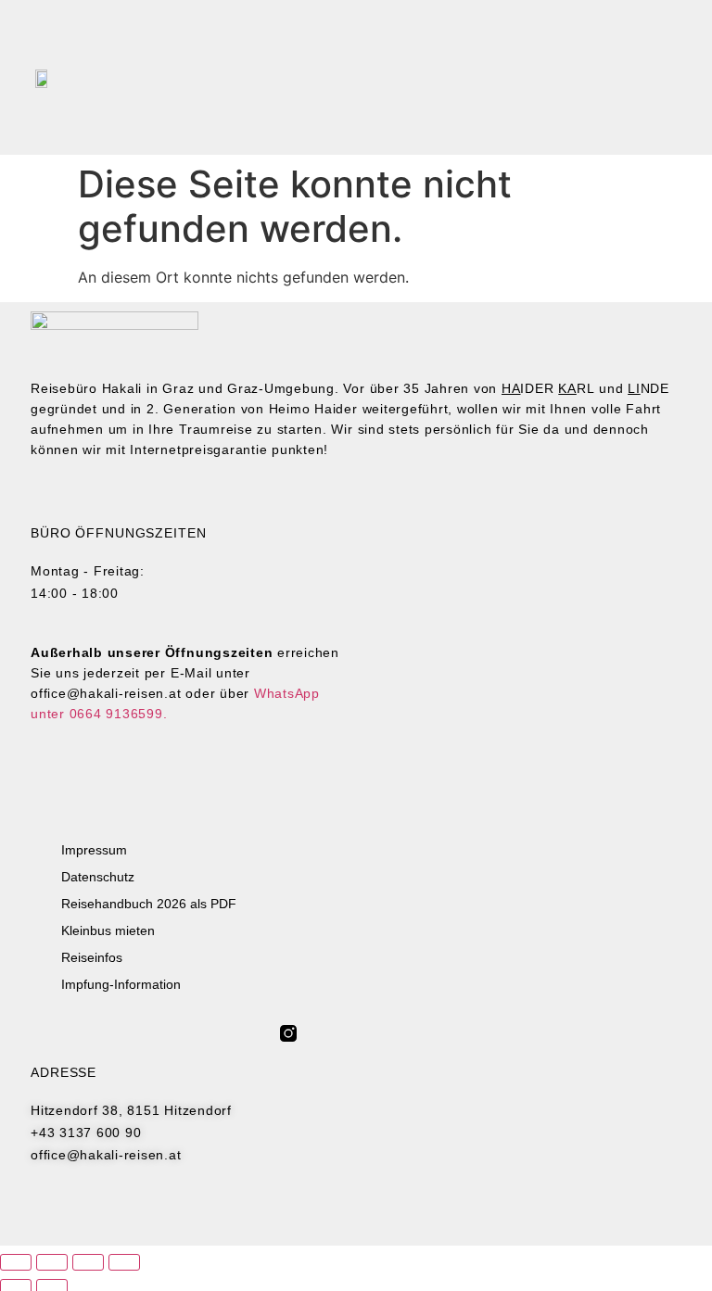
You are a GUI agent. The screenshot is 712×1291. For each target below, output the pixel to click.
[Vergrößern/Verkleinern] (16, 1262)
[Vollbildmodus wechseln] (52, 1262)
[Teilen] (88, 1262)
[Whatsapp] (335, 1033)
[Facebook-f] (312, 1033)
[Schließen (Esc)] (124, 1262)
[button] (488, 77)
